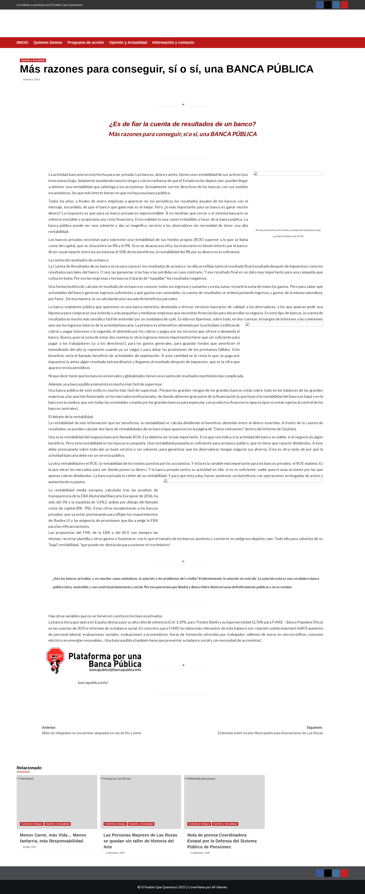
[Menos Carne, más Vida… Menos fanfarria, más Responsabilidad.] (57, 802)
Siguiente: (270, 730)
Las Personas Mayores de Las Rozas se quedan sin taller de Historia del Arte (140, 841)
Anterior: (91, 730)
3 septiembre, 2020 (200, 853)
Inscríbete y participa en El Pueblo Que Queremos (50, 5)
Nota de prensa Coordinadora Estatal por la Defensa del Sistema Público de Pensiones (222, 841)
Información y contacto (173, 42)
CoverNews (196, 887)
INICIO (22, 42)
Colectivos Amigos (31, 824)
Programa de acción (86, 42)
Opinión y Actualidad (128, 42)
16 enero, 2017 (31, 79)
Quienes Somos (48, 42)
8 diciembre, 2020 (115, 853)
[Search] (345, 42)
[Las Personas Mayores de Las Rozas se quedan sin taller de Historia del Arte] (140, 802)
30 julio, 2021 (29, 847)
